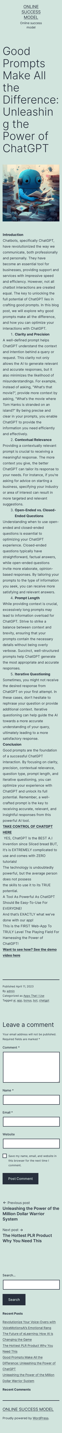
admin (11, 991)
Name (8, 1090)
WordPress (40, 1418)
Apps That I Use (33, 995)
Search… (9, 1275)
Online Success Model (31, 12)
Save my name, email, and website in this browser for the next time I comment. (32, 1160)
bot (35, 1000)
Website (9, 1134)
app (19, 1000)
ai (14, 1000)
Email (8, 1112)
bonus (28, 1000)
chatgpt (44, 1000)
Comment (11, 1047)
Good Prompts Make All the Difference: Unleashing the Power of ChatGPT (29, 1363)
